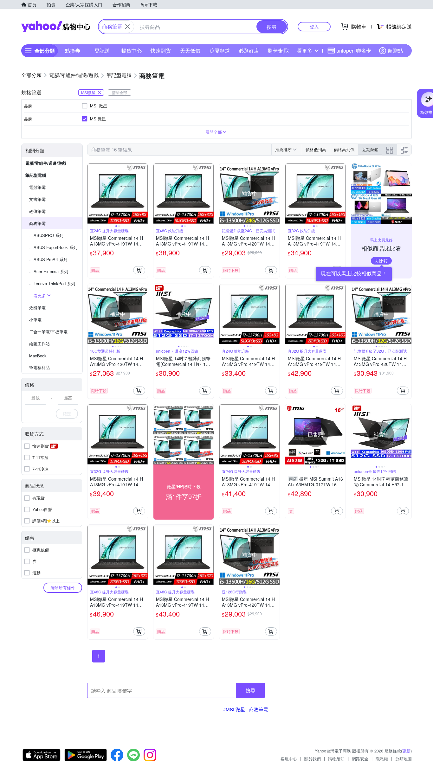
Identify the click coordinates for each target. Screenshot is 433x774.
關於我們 (312, 759)
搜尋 (250, 690)
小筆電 (35, 320)
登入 (314, 26)
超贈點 (395, 50)
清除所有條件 (62, 588)
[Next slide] (143, 193)
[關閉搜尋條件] (127, 26)
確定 (67, 414)
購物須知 (336, 759)
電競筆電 (37, 187)
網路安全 (360, 759)
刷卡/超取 (278, 50)
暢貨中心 (131, 50)
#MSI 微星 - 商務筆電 (245, 709)
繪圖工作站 (39, 344)
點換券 (72, 50)
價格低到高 (316, 149)
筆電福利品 (39, 367)
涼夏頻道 (220, 50)
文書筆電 (37, 199)
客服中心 (289, 759)
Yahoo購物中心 (55, 26)
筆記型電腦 (35, 175)
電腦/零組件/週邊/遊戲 (45, 163)
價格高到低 (344, 149)
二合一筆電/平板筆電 (48, 332)
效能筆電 (37, 307)
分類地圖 (403, 759)
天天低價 (190, 50)
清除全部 (119, 92)
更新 (406, 751)
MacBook (38, 356)
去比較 (381, 261)
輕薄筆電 (37, 211)
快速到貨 (161, 50)
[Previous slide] (91, 193)
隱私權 (382, 759)
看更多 (304, 50)
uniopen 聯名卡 (353, 50)
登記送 (102, 50)
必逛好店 (249, 50)
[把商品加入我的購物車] (139, 270)
